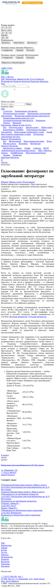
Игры (49, 141)
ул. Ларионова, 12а (9, 470)
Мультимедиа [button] (15, 139)
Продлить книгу (16, 127)
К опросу (5, 455)
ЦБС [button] (3, 109)
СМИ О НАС (7, 68)
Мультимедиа (7, 81)
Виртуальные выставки (34, 141)
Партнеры (34, 81)
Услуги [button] (28, 125)
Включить (6, 43)
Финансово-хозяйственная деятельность (32, 116)
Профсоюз (17, 155)
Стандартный (7, 50)
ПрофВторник (17, 153)
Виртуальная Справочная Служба (29, 132)
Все (4, 127)
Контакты (44, 81)
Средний (19, 50)
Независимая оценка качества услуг (18, 118)
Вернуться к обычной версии (13, 63)
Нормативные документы (26, 111)
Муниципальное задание (14, 113)
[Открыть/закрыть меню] (15, 89)
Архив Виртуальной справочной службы (26, 133)
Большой (30, 50)
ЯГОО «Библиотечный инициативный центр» (25, 149)
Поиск (28, 104)
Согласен (5, 23)
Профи (27, 148)
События (37, 148)
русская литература (37, 317)
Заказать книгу (32, 127)
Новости (40, 79)
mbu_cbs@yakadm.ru (10, 581)
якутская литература (18, 317)
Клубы (26, 79)
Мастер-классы (9, 143)
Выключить (32, 43)
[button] (3, 84)
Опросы (6, 123)
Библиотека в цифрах (12, 148)
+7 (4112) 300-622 (8, 472)
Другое (4, 162)
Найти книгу (47, 127)
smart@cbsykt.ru (8, 475)
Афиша (20, 79)
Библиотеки (11, 79)
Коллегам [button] (13, 146)
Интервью (23, 143)
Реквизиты (40, 120)
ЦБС (3, 79)
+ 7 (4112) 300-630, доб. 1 (12, 576)
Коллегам (26, 81)
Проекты (17, 81)
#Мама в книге (15, 182)
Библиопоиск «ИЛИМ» (13, 130)
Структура (7, 111)
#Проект (4, 182)
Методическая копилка (36, 153)
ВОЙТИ (7, 89)
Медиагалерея (15, 141)
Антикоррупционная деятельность (18, 120)
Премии (6, 155)
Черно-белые (19, 43)
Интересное (35, 143)
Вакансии (17, 123)
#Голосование (29, 182)
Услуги (33, 79)
